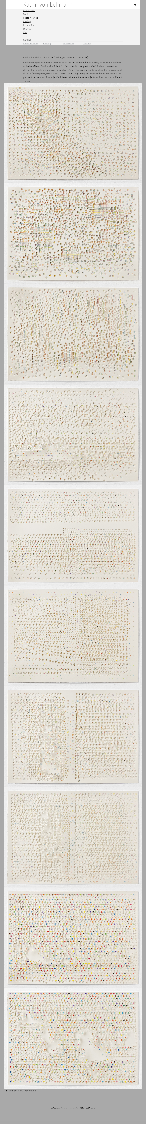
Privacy (92, 1108)
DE (135, 5)
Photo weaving (30, 43)
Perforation (68, 43)
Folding (47, 43)
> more (26, 81)
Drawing (87, 43)
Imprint (85, 1108)
